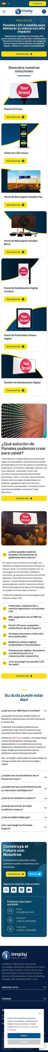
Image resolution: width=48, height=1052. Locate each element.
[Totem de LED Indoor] (24, 136)
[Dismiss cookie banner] (40, 1013)
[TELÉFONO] (10, 929)
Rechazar (24, 1042)
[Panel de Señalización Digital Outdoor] (24, 271)
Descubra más (13, 117)
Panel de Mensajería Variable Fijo (23, 196)
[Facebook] (14, 890)
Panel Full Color (13, 109)
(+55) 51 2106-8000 (26, 921)
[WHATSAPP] (10, 920)
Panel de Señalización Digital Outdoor (21, 290)
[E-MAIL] (10, 911)
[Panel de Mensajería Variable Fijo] (24, 180)
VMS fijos (16, 738)
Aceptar (24, 1036)
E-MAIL (19, 909)
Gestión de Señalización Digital (22, 382)
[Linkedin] (21, 890)
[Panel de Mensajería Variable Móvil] (24, 224)
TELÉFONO (21, 927)
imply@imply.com (25, 912)
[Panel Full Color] (24, 92)
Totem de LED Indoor (16, 153)
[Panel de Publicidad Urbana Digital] (24, 318)
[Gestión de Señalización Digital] (24, 365)
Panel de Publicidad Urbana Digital (20, 337)
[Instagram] (6, 890)
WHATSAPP (21, 918)
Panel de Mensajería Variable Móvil (21, 242)
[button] (24, 710)
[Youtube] (29, 890)
